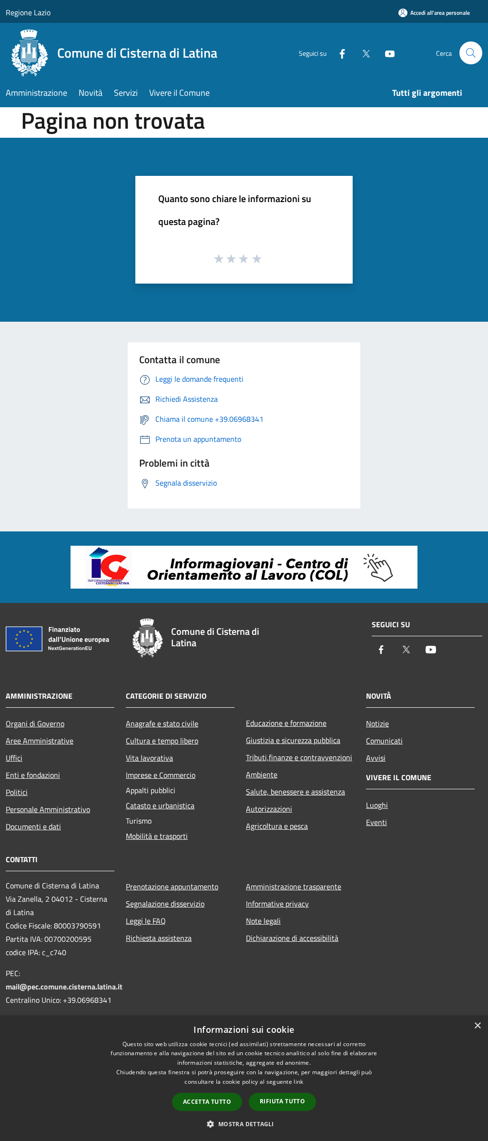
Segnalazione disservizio (165, 903)
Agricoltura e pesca (277, 826)
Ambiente (261, 774)
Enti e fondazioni (33, 775)
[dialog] (244, 1078)
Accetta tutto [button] (207, 1102)
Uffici (14, 758)
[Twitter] (362, 52)
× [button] (477, 1025)
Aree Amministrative (39, 740)
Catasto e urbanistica (160, 805)
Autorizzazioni (269, 809)
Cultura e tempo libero (162, 740)
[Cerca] (470, 52)
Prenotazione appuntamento (172, 886)
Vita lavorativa (149, 758)
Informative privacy (277, 903)
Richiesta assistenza (159, 938)
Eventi (376, 822)
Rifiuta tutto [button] (282, 1101)
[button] (244, 1124)
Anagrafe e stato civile (162, 723)
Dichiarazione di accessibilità (292, 938)
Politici (17, 792)
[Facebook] (338, 52)
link (298, 1082)
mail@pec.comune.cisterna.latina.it (64, 986)
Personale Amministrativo (48, 809)
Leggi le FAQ (146, 921)
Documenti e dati (33, 826)
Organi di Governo (35, 723)
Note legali (263, 921)
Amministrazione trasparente (293, 886)
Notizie (377, 723)
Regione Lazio (28, 12)
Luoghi (377, 805)
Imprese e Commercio (160, 775)
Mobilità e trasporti (157, 836)
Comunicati (384, 740)
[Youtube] (386, 52)
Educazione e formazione (286, 723)
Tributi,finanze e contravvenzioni (299, 757)
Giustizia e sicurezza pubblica (293, 740)
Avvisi (376, 758)
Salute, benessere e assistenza (295, 791)
